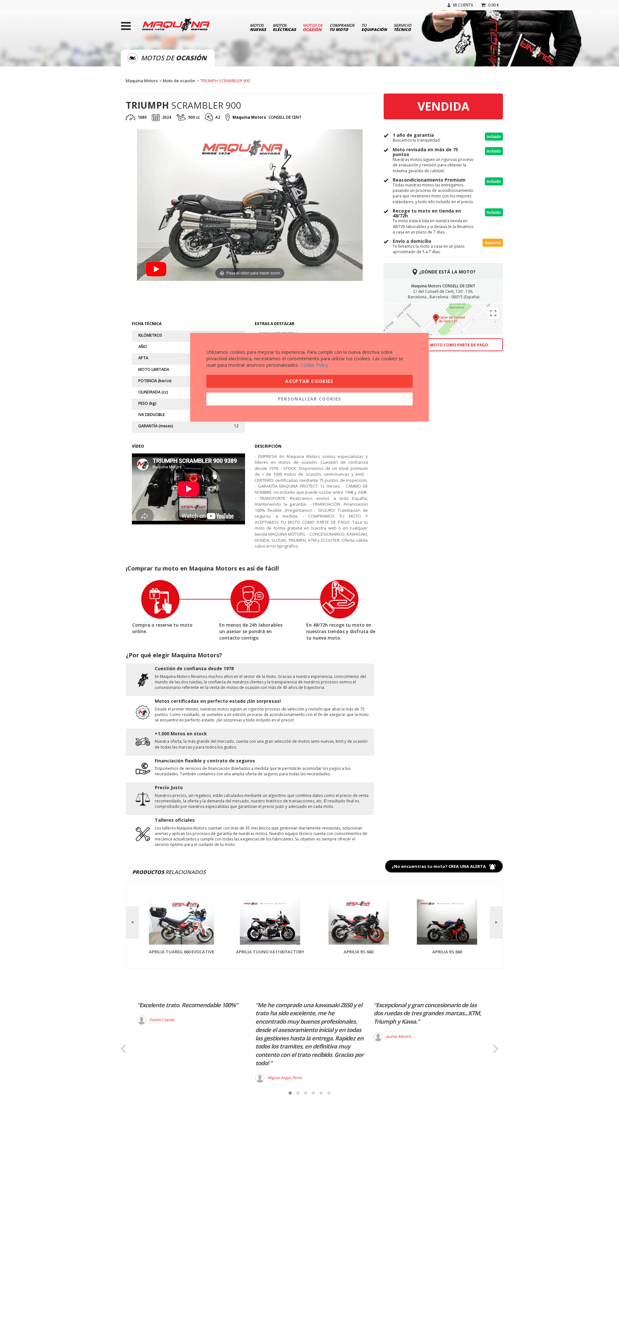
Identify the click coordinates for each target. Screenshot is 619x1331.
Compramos (342, 27)
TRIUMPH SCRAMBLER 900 (225, 81)
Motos (258, 27)
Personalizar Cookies (309, 399)
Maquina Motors (142, 81)
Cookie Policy (314, 365)
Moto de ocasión (179, 81)
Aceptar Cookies (309, 381)
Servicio (402, 27)
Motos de (313, 27)
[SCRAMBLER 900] (191, 298)
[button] (290, 1093)
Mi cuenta (463, 5)
